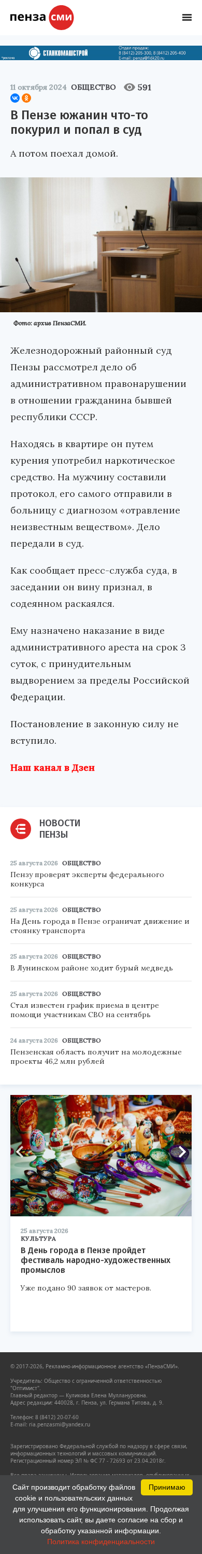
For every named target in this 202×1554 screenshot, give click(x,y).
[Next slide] (179, 1151)
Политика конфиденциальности (101, 1541)
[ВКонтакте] (15, 98)
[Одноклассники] (26, 98)
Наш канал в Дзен (52, 767)
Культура (38, 1238)
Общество (93, 87)
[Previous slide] (23, 1151)
